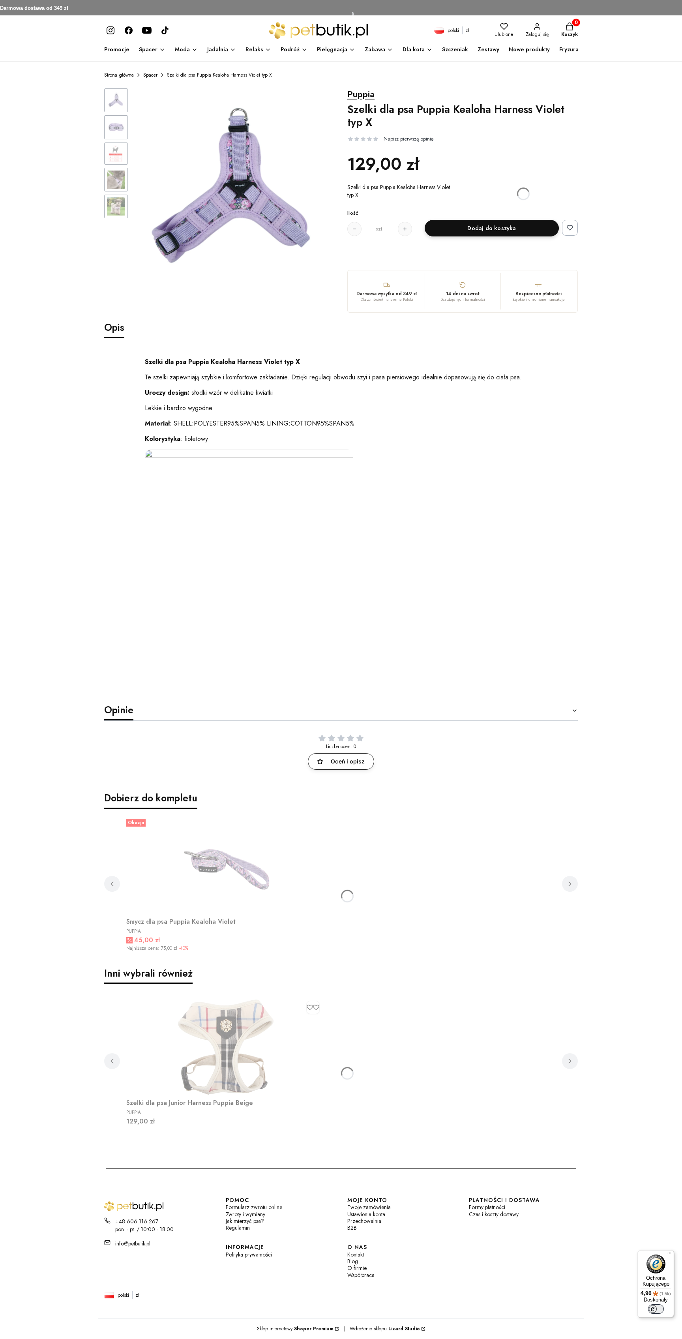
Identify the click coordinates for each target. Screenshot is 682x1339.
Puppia (361, 94)
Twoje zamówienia (369, 1207)
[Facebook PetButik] (128, 30)
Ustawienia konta (366, 1214)
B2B (352, 1228)
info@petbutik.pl (132, 1243)
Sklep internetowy (295, 1328)
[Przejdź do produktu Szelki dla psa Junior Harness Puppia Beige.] (225, 1046)
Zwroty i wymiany (245, 1214)
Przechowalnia (364, 1221)
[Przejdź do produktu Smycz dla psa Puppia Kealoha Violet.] (225, 865)
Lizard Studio (404, 1328)
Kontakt (355, 1254)
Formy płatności (487, 1207)
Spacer (150, 75)
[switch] (656, 1309)
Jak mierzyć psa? (245, 1221)
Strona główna (119, 75)
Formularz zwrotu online (254, 1207)
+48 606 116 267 (136, 1221)
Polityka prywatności (249, 1254)
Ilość (352, 213)
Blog (352, 1261)
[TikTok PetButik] (165, 30)
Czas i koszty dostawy (494, 1214)
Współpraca (361, 1275)
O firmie (357, 1268)
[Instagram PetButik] (110, 30)
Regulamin (238, 1228)
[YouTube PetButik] (147, 30)
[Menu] (669, 1255)
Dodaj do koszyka (491, 228)
